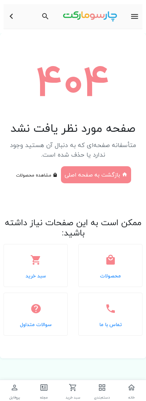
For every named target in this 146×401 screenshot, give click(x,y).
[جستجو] (45, 17)
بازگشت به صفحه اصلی (93, 175)
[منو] (134, 17)
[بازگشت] (11, 17)
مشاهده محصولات (34, 175)
